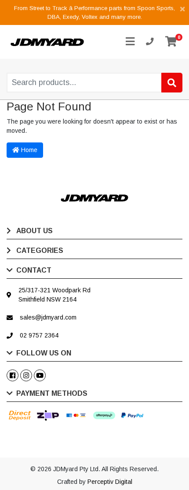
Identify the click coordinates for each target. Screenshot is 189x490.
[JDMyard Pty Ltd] (47, 41)
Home (28, 149)
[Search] (171, 82)
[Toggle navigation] (130, 42)
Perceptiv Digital (109, 481)
